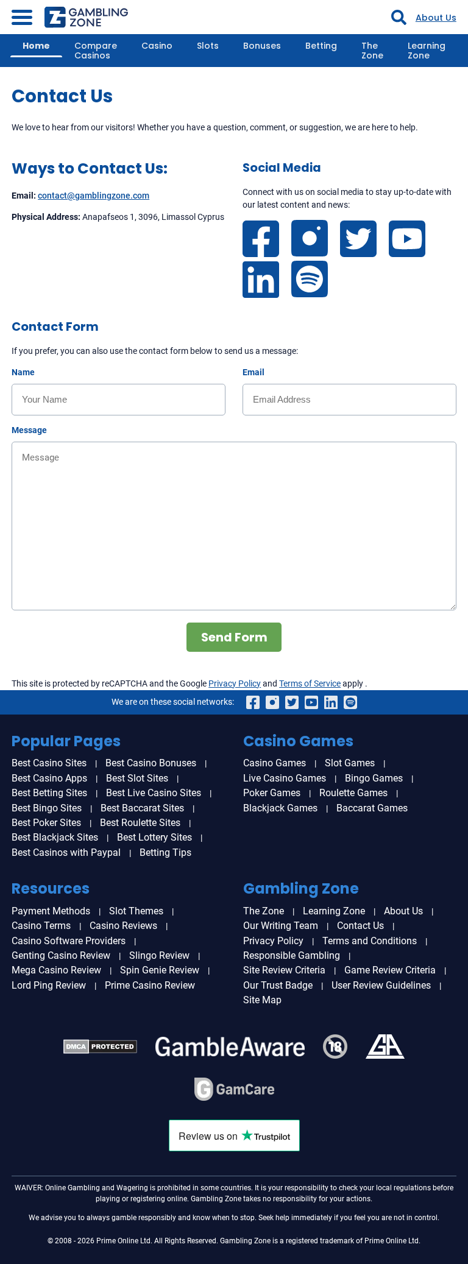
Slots (208, 46)
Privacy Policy (234, 683)
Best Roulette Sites (140, 822)
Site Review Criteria (284, 970)
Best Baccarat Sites (142, 808)
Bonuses (262, 46)
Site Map (262, 1000)
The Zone (372, 51)
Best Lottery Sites (154, 837)
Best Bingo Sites (47, 808)
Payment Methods (51, 911)
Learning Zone (426, 51)
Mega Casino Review (56, 970)
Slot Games (350, 763)
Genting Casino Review (61, 955)
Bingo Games (374, 778)
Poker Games (271, 793)
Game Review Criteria (390, 970)
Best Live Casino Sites (153, 793)
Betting (321, 46)
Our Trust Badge (278, 985)
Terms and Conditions (369, 941)
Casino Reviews (123, 925)
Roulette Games (353, 793)
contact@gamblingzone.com (93, 195)
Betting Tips (165, 852)
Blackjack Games (280, 808)
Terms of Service (310, 683)
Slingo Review (159, 955)
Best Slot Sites (137, 778)
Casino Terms (41, 925)
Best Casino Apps (49, 778)
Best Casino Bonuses (150, 763)
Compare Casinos (95, 51)
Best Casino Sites (49, 763)
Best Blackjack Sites (55, 837)
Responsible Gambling (291, 955)
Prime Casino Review (150, 985)
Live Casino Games (284, 778)
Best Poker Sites (46, 822)
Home (36, 46)
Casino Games (274, 763)
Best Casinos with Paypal (66, 852)
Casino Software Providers (69, 941)
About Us (436, 18)
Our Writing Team (280, 925)
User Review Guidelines (381, 985)
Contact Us (360, 925)
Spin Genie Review (159, 970)
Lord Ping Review (49, 985)
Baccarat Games (372, 808)
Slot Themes (136, 911)
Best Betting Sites (49, 793)
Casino (156, 46)
